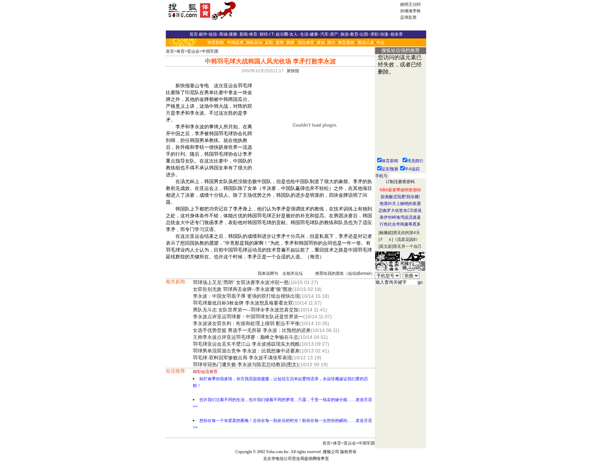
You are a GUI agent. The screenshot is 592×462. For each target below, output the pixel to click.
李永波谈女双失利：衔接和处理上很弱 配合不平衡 (246, 323)
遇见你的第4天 (406, 232)
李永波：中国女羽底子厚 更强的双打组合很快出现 (246, 296)
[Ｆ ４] (386, 239)
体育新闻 (215, 42)
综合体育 (306, 42)
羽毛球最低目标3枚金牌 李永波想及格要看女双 (243, 303)
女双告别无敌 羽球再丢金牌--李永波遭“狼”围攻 (242, 289)
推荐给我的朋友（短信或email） (345, 273)
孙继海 (406, 11)
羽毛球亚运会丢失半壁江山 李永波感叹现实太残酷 (246, 344)
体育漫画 (346, 42)
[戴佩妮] (386, 232)
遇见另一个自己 (407, 246)
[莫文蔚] (386, 246)
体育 (180, 51)
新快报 (293, 70)
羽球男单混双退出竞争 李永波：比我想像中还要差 (246, 351)
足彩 (269, 42)
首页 (170, 51)
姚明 (404, 4)
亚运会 (193, 51)
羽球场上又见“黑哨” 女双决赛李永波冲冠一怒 (241, 282)
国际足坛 (254, 42)
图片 (331, 42)
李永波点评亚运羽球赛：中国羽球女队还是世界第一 (248, 316)
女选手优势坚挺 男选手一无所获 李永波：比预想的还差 (252, 330)
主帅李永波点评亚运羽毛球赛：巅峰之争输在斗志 (245, 337)
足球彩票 (408, 17)
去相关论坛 (292, 273)
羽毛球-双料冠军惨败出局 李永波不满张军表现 (242, 357)
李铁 (416, 11)
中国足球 (235, 42)
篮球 (279, 42)
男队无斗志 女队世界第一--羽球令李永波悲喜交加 (245, 309)
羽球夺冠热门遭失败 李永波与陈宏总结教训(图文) (245, 364)
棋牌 (290, 42)
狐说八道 (366, 42)
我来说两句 (268, 273)
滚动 (321, 42)
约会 (381, 42)
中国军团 (210, 51)
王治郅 (414, 4)
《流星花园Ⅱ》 (406, 239)
